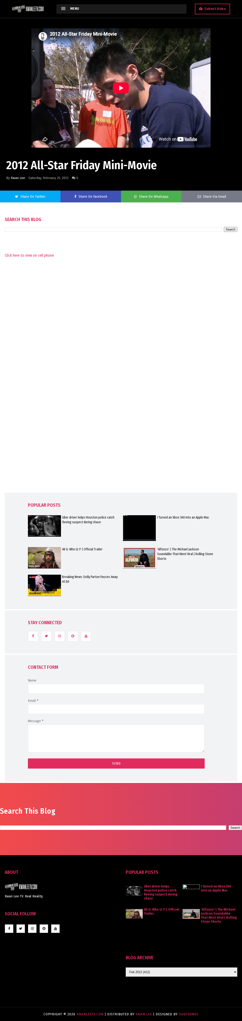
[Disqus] (121, 385)
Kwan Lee (18, 178)
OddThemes (189, 1014)
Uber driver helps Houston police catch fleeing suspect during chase (88, 519)
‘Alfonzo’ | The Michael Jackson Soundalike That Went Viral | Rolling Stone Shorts (185, 554)
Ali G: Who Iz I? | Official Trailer (82, 549)
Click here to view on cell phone (29, 255)
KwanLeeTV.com (91, 1014)
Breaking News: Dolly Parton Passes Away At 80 (90, 579)
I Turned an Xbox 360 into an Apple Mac (183, 517)
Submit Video (215, 9)
